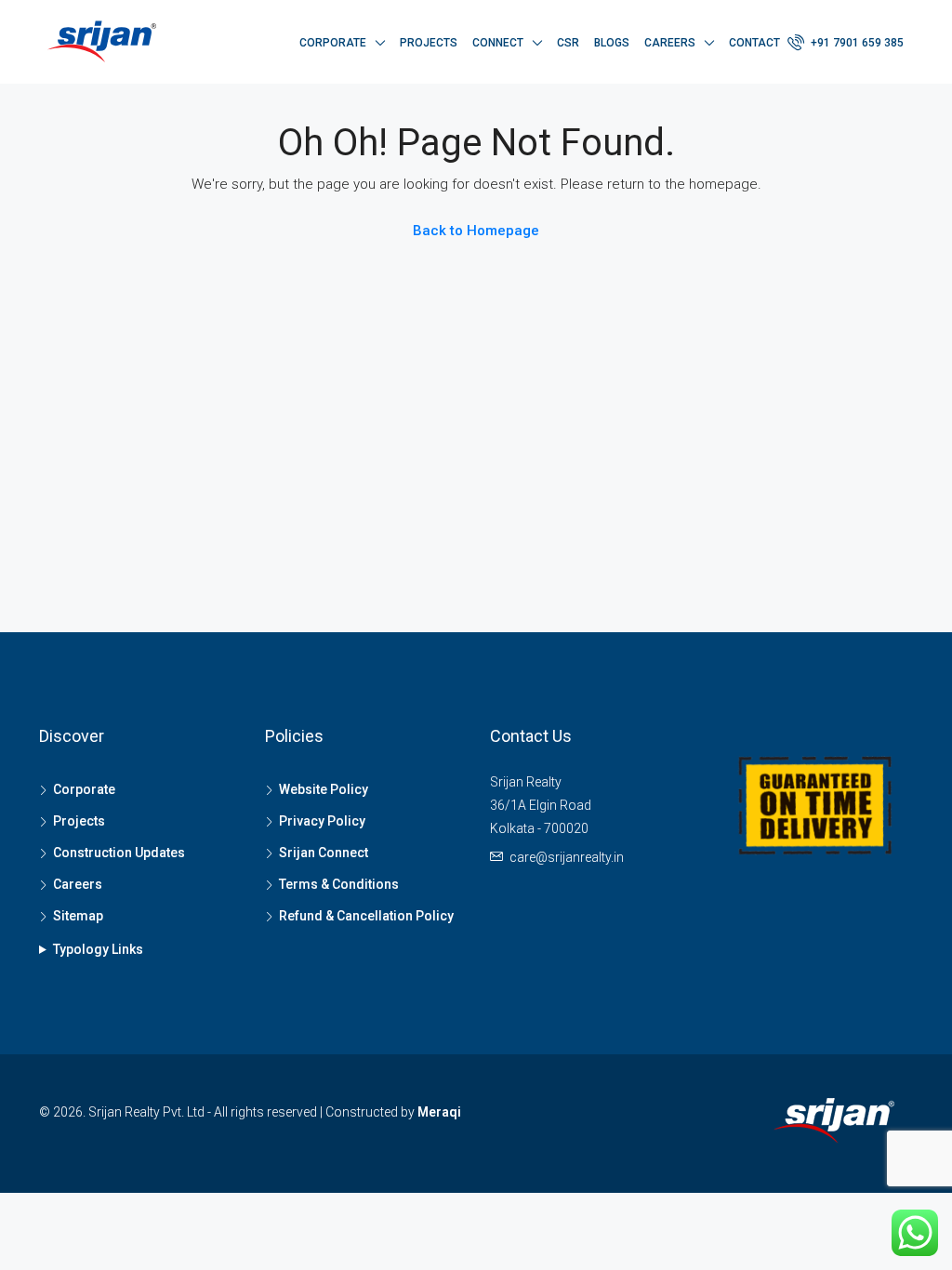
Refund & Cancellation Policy (366, 915)
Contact (754, 42)
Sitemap (78, 915)
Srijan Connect (323, 852)
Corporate (332, 42)
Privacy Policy (322, 821)
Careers (669, 42)
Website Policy (323, 789)
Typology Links (98, 949)
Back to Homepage (476, 230)
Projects (428, 42)
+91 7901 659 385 (856, 42)
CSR (568, 42)
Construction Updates (119, 852)
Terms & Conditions (339, 884)
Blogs (611, 42)
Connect (497, 42)
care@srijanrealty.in (566, 857)
